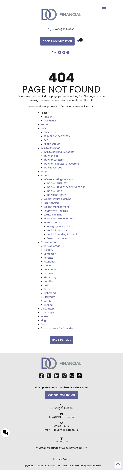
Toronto (48, 257)
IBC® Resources (53, 167)
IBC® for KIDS (54, 191)
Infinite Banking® (50, 148)
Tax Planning (51, 203)
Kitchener (49, 261)
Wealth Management (56, 207)
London (48, 265)
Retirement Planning (56, 210)
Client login (47, 312)
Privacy (48, 116)
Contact (46, 324)
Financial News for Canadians (58, 328)
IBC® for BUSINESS (57, 183)
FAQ (46, 140)
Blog (43, 320)
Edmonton (50, 254)
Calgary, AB (61, 441)
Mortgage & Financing (60, 226)
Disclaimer (50, 120)
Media (44, 316)
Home (44, 124)
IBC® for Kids (51, 156)
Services (46, 175)
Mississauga (51, 277)
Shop (44, 171)
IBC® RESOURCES (56, 195)
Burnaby (49, 289)
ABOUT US (50, 132)
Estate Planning (53, 214)
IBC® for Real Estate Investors (61, 163)
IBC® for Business (54, 160)
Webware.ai (94, 465)
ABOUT (45, 128)
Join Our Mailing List (61, 395)
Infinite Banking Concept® (59, 152)
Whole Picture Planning (57, 199)
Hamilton (49, 281)
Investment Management (59, 218)
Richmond (50, 293)
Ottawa (48, 273)
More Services (52, 222)
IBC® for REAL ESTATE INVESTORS (66, 187)
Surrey (47, 301)
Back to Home (61, 340)
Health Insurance (57, 230)
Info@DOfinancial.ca (61, 417)
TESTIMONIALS (52, 144)
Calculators (48, 308)
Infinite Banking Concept (58, 179)
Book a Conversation (57, 41)
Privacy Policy (61, 459)
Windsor (48, 305)
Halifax (48, 285)
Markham (49, 297)
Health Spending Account (62, 234)
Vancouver (50, 269)
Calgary (48, 250)
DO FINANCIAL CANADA (57, 465)
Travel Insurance (57, 238)
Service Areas (49, 242)
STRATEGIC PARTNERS (57, 136)
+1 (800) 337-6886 (63, 29)
